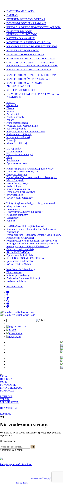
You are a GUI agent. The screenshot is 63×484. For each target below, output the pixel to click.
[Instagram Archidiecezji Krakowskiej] (7, 300)
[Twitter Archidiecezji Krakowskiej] (7, 297)
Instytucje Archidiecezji (18, 137)
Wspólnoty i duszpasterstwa (20, 192)
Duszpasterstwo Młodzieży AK (22, 171)
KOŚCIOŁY (15, 333)
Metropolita (12, 105)
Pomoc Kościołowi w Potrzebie (28, 69)
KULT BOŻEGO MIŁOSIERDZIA (25, 258)
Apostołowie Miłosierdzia (19, 255)
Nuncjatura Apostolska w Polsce (30, 58)
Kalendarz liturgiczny (17, 214)
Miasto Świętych (15, 180)
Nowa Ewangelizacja (17, 183)
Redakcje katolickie (16, 281)
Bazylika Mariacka (20, 11)
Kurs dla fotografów (22, 50)
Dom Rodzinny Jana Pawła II (26, 23)
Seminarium (12, 160)
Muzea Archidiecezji (16, 143)
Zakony (10, 119)
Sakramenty (12, 217)
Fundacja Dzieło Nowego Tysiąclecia (33, 27)
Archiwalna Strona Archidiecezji (23, 278)
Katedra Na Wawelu (20, 38)
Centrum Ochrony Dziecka (25, 19)
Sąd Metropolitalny (16, 128)
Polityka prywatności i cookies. (16, 464)
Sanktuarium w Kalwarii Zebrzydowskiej (24, 84)
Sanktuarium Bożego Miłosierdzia (31, 75)
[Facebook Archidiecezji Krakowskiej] (7, 294)
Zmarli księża (13, 114)
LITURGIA (6, 396)
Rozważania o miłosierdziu (20, 261)
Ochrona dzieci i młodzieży (20, 249)
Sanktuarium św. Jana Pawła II (28, 79)
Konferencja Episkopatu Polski (28, 42)
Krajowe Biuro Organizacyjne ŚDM (31, 46)
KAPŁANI (15, 336)
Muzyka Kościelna (16, 206)
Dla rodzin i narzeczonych (19, 154)
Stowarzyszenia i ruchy (18, 189)
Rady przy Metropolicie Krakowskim (25, 131)
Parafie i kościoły (15, 117)
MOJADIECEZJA (6, 377)
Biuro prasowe (13, 272)
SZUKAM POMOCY (18, 252)
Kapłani (10, 111)
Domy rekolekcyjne (16, 174)
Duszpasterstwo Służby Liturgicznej (24, 212)
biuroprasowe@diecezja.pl (41, 478)
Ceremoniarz (13, 209)
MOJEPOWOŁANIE (8, 383)
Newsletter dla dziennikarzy (20, 269)
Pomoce (10, 220)
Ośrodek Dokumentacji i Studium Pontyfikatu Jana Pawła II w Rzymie (32, 64)
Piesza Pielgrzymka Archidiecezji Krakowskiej (30, 168)
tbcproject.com (21, 483)
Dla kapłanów (13, 148)
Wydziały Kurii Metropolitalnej (22, 125)
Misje (9, 157)
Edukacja (11, 140)
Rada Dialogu (13, 186)
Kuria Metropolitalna (17, 122)
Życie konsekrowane (17, 163)
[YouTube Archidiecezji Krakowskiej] (7, 303)
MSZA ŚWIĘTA (17, 327)
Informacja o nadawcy (17, 275)
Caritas (12, 15)
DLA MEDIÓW (8, 408)
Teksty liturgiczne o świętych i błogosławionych (31, 203)
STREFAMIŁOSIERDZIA (9, 401)
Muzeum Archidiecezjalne (25, 54)
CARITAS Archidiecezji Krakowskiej (25, 226)
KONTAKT (6, 413)
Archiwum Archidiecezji (19, 134)
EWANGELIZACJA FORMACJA (11, 389)
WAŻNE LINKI (14, 286)
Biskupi (10, 108)
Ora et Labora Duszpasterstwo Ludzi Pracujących (31, 177)
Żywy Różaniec (14, 194)
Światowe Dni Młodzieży (19, 197)
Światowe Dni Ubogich (18, 264)
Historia (10, 102)
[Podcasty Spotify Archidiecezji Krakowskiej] (7, 306)
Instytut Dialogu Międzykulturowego (21, 33)
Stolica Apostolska (20, 90)
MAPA (12, 330)
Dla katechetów (14, 151)
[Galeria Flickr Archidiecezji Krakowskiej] (7, 292)
